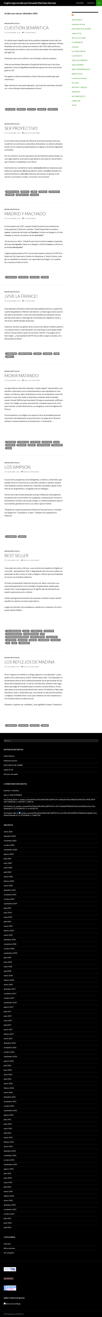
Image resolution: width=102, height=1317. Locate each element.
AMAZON (76, 92)
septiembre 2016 (10, 1056)
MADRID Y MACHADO (25, 213)
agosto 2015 (9, 1115)
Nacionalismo (43, 445)
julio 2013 (7, 1218)
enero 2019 (8, 935)
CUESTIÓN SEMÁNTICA (26, 27)
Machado (35, 277)
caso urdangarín (13, 631)
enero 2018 (8, 984)
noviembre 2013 (10, 1209)
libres (34, 192)
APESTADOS (77, 20)
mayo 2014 (8, 1182)
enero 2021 (8, 832)
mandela (21, 109)
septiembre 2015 (10, 1110)
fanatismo (47, 442)
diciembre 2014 (10, 1151)
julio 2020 (7, 859)
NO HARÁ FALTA (78, 96)
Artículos (7, 1244)
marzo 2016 (8, 1083)
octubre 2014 (9, 1160)
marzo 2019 (8, 926)
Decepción (24, 277)
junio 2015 (8, 1124)
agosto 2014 (9, 1169)
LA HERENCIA (77, 42)
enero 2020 (8, 885)
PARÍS (57, 353)
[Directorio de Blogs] (12, 1304)
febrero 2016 (9, 1088)
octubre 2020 (9, 845)
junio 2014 (8, 1178)
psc (8, 643)
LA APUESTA (77, 56)
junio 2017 (8, 1016)
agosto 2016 (9, 1061)
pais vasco (56, 640)
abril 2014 (7, 1187)
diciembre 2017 (10, 989)
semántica (53, 109)
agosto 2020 (9, 854)
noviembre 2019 (10, 894)
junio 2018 (8, 962)
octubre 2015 (9, 1106)
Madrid (45, 277)
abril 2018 (7, 971)
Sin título (75, 83)
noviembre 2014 (10, 1155)
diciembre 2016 (10, 1043)
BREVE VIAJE (77, 74)
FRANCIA (38, 353)
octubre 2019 (9, 899)
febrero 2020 (9, 881)
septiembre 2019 (10, 903)
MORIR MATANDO (21, 375)
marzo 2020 (8, 877)
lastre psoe (11, 640)
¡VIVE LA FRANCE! (21, 296)
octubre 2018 (9, 948)
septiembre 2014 (10, 1164)
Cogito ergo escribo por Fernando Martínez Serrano (30, 3)
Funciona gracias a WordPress (14, 1314)
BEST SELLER (16, 555)
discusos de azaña (79, 38)
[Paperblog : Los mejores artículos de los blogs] (10, 1269)
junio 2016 (8, 1070)
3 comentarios (30, 218)
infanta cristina (37, 637)
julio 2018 (7, 957)
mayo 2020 (8, 868)
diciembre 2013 (10, 1205)
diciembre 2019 (10, 890)
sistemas (75, 47)
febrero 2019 (9, 930)
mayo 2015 (8, 1128)
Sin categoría (9, 1253)
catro (26, 631)
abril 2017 (7, 1025)
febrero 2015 (9, 1142)
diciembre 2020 (10, 836)
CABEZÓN (76, 101)
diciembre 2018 (10, 939)
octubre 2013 (9, 1214)
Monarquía (43, 640)
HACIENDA (47, 353)
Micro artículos (11, 23)
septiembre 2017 (10, 1002)
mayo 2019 (8, 917)
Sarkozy (10, 356)
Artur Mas (11, 109)
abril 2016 (7, 1079)
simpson (22, 536)
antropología (12, 192)
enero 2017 (8, 1038)
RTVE (74, 105)
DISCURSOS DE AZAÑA (81, 29)
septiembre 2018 (10, 953)
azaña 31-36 (76, 33)
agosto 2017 (9, 1007)
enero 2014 (8, 1200)
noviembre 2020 (10, 841)
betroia (6, 790)
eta (42, 634)
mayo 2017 (8, 1020)
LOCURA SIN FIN (78, 51)
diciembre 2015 (10, 1097)
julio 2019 (7, 908)
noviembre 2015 (10, 1101)
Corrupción (11, 277)
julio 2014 (7, 1173)
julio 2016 (7, 1065)
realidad (41, 109)
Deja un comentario (32, 133)
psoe (14, 643)
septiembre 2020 (10, 850)
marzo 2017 (8, 1029)
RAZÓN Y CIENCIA (79, 87)
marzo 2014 (8, 1191)
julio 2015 (7, 1119)
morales (43, 192)
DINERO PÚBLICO (25, 353)
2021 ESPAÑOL (78, 65)
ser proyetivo (22, 195)
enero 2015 (8, 1146)
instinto (25, 192)
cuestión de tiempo (79, 78)
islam (57, 442)
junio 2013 (8, 1223)
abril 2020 (7, 872)
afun (5, 795)
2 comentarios (30, 32)
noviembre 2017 (10, 993)
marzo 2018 (8, 975)
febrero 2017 (9, 1034)
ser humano (54, 192)
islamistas (10, 445)
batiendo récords (78, 24)
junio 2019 (8, 912)
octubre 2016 (9, 1052)
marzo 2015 (8, 1137)
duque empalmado (14, 634)
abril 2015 (7, 1133)
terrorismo (57, 445)
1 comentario (29, 301)
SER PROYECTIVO (21, 128)
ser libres (10, 195)
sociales (34, 195)
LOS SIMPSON (17, 466)
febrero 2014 (9, 1196)
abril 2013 (7, 1227)
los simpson (11, 536)
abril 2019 (7, 921)
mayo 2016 (8, 1074)
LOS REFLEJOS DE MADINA (29, 661)
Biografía (80, 3)
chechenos (11, 442)
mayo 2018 (8, 966)
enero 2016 (8, 1092)
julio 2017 (7, 1011)
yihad (9, 448)
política (31, 109)
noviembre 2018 (10, 944)
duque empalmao (31, 634)
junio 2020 (8, 863)
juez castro (52, 637)
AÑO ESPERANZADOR (81, 69)
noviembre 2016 (10, 1047)
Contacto (90, 3)
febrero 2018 (9, 980)
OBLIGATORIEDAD (79, 60)
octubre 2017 (9, 998)
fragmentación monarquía (17, 637)
